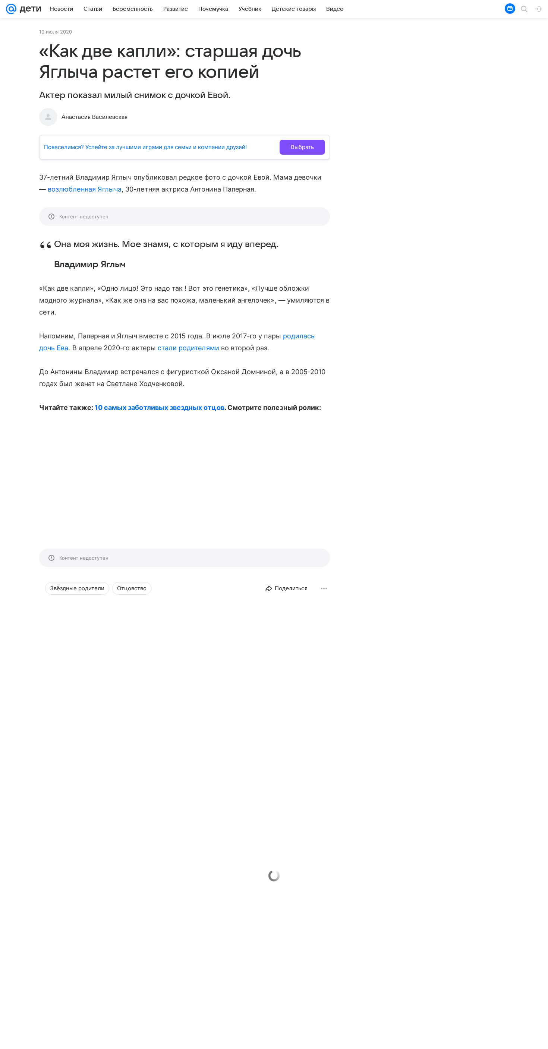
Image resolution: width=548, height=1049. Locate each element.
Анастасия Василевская (94, 117)
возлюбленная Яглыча (85, 189)
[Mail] (11, 9)
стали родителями (188, 348)
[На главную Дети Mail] (28, 9)
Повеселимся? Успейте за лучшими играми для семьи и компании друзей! (145, 147)
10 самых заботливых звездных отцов (159, 407)
